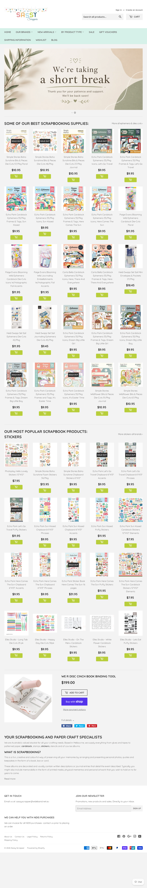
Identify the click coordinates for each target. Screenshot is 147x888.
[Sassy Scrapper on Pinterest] (123, 836)
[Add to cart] (16, 176)
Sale (91, 32)
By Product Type (71, 32)
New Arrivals (46, 32)
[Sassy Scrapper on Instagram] (134, 836)
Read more (9, 778)
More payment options (74, 709)
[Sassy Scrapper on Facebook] (118, 836)
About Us (8, 836)
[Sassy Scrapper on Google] (129, 836)
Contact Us (19, 836)
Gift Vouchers (108, 32)
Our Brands (23, 32)
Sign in (119, 10)
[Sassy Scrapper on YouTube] (139, 836)
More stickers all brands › (130, 434)
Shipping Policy (11, 840)
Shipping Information (17, 40)
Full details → (67, 720)
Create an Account (134, 10)
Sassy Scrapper (17, 848)
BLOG (54, 40)
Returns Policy (46, 836)
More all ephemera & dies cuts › (127, 123)
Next (138, 79)
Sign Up (137, 808)
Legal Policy (32, 836)
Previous (9, 79)
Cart (136, 16)
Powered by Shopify (36, 848)
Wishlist (41, 40)
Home (7, 32)
